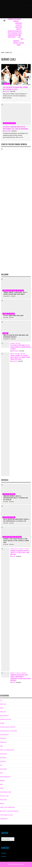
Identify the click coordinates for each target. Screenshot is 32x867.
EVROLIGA (16, 21)
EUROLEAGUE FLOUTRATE (18, 24)
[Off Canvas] (4, 20)
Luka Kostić (7, 91)
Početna (3, 856)
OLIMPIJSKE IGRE (5, 792)
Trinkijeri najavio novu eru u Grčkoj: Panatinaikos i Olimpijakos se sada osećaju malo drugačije (20, 677)
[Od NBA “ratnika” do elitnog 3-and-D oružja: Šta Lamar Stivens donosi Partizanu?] (5, 414)
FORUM (10, 19)
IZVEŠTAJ (14, 31)
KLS (1, 765)
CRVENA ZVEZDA (17, 33)
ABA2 (1, 708)
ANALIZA (12, 353)
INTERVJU (10, 37)
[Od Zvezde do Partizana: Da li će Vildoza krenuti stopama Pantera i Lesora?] (5, 345)
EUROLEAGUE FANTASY (18, 28)
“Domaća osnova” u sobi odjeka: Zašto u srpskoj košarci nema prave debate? (15, 293)
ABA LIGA (19, 31)
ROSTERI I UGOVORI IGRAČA (18, 44)
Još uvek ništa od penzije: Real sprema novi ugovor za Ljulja (15, 88)
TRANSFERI (16, 41)
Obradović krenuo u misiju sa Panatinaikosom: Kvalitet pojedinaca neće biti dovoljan (15, 498)
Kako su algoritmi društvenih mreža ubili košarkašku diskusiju (16, 336)
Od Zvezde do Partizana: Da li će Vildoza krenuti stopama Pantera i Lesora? (20, 347)
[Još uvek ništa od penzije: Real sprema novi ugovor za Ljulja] (16, 74)
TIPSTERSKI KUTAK (6, 815)
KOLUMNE (18, 35)
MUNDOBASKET (5, 777)
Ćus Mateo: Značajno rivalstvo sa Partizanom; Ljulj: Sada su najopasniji (15, 128)
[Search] (27, 21)
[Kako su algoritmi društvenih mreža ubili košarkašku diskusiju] (16, 331)
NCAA (22, 39)
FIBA (14, 37)
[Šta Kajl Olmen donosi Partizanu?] (16, 310)
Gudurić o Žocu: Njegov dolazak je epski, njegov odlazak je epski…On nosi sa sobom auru (16, 540)
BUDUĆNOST (4, 715)
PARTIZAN (10, 33)
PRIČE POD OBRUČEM (7, 807)
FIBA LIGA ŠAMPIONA (7, 750)
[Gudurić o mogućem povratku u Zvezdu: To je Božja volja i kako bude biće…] (5, 609)
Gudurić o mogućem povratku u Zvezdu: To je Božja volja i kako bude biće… (20, 552)
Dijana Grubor (7, 131)
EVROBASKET (4, 734)
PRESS (19, 19)
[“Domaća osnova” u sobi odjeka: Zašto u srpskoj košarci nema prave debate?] (16, 288)
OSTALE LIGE (4, 796)
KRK (1, 773)
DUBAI (9, 35)
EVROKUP (13, 35)
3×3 (1, 700)
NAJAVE (10, 31)
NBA (19, 37)
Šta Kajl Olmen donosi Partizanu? (13, 316)
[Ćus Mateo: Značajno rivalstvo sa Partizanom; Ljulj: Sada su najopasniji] (16, 114)
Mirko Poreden (15, 351)
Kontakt (3, 853)
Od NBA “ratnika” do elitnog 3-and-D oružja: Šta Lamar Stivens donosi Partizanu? (20, 357)
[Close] (29, 2)
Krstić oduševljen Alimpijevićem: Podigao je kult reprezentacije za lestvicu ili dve (16, 520)
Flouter (6, 317)
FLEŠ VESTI (14, 19)
